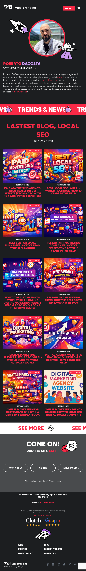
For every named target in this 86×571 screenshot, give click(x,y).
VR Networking (19, 91)
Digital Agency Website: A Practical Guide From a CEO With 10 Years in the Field (63, 358)
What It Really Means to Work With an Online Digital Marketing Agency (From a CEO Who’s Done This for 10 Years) (23, 302)
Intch (59, 77)
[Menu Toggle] (78, 8)
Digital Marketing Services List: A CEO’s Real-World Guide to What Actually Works (22, 358)
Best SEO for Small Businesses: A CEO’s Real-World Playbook (22, 245)
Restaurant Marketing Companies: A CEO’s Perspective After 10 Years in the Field (63, 246)
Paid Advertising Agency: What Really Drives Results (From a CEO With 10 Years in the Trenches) (22, 192)
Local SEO (37, 150)
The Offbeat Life (49, 80)
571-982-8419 (46, 502)
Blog (45, 126)
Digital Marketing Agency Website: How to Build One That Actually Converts (63, 412)
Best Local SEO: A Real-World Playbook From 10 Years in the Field (63, 191)
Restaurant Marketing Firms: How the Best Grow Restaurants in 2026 (63, 300)
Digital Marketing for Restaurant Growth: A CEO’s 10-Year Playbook (22, 412)
